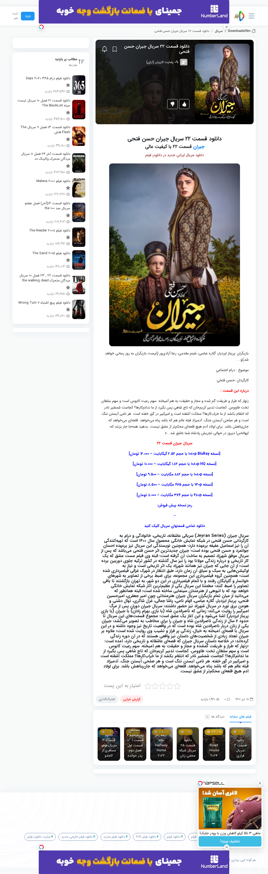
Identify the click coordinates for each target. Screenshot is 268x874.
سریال (219, 31)
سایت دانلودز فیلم (39, 836)
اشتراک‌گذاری (107, 699)
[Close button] (260, 783)
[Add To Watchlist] (114, 49)
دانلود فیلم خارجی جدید (77, 836)
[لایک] (184, 104)
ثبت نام (15, 16)
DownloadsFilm (239, 31)
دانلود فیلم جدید (114, 836)
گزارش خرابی (131, 699)
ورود (28, 15)
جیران (198, 146)
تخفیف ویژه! (230, 841)
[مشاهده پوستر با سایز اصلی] (222, 81)
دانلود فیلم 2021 (146, 836)
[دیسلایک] (172, 104)
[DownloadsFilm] (239, 15)
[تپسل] (41, 27)
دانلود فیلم (173, 836)
